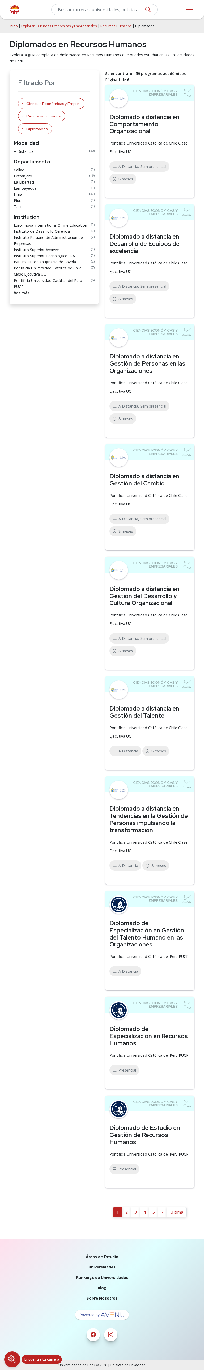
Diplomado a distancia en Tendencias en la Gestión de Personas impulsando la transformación (148, 819)
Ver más (21, 292)
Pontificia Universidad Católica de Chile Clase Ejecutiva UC (48, 271)
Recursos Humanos (116, 26)
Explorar (28, 26)
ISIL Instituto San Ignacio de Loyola (45, 261)
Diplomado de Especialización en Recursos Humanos (148, 1036)
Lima (18, 194)
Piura (18, 200)
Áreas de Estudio (102, 1256)
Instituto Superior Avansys (37, 249)
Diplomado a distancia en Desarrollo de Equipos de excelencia (144, 243)
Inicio (14, 26)
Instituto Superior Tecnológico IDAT (46, 255)
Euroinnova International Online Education (50, 225)
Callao (19, 169)
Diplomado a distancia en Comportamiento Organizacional (144, 124)
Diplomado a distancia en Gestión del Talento (144, 712)
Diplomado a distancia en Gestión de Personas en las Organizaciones (147, 363)
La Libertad (24, 182)
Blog (102, 1287)
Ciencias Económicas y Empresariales (67, 26)
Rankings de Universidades (102, 1277)
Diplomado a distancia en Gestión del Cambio (144, 479)
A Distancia (23, 151)
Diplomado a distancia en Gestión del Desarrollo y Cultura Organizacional (144, 596)
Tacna (19, 206)
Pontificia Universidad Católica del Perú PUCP (48, 283)
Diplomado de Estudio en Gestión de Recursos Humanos (144, 1135)
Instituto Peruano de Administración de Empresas (48, 240)
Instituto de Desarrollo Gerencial (42, 231)
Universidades (102, 1267)
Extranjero (23, 176)
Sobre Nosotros (102, 1298)
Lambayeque (25, 188)
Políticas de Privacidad (128, 1365)
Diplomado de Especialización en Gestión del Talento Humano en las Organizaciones (146, 934)
